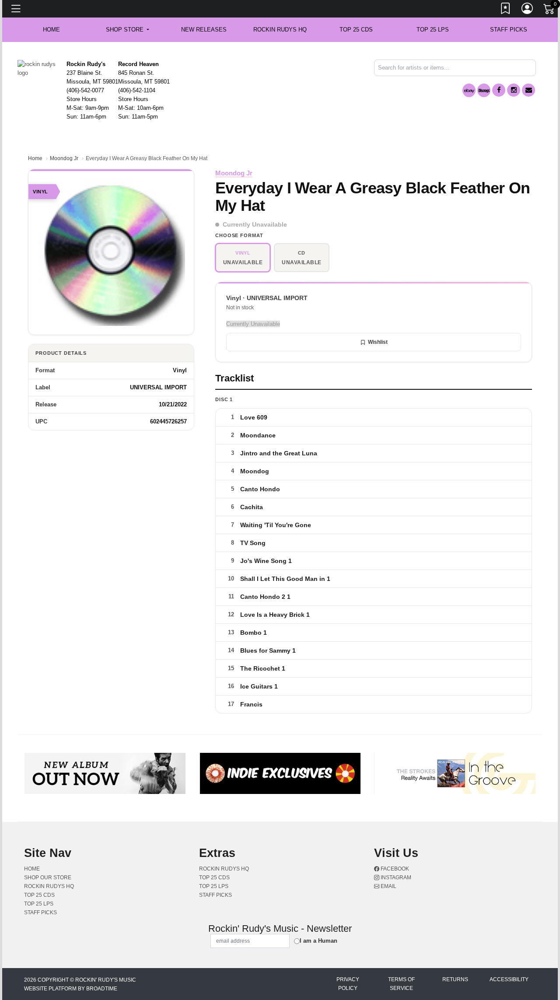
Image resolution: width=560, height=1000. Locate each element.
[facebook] (498, 90)
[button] (127, 30)
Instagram (395, 877)
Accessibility (509, 979)
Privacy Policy (347, 983)
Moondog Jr (64, 158)
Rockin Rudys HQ (280, 29)
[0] (549, 10)
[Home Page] (39, 68)
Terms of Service (401, 983)
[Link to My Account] (528, 10)
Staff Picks (508, 29)
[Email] (528, 90)
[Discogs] (483, 90)
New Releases (204, 29)
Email (387, 886)
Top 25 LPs (432, 29)
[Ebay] (469, 90)
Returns (455, 979)
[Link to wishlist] (506, 10)
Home (35, 158)
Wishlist (378, 342)
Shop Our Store (47, 877)
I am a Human (318, 940)
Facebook (394, 869)
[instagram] (513, 90)
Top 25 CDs (356, 29)
